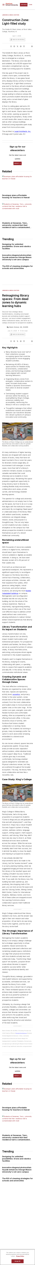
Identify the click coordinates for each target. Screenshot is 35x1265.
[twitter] (17, 46)
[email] (24, 46)
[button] (3, 4)
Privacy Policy (20, 1256)
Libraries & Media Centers (10, 15)
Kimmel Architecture (21, 1033)
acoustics (16, 694)
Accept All (17, 1261)
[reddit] (21, 46)
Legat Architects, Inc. (22, 131)
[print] (32, 46)
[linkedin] (14, 46)
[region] (17, 1257)
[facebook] (11, 46)
